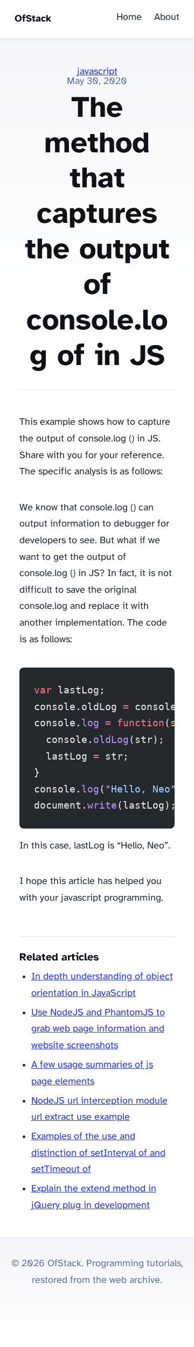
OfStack (33, 19)
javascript (97, 72)
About (166, 17)
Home (129, 17)
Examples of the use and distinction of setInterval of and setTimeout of (98, 1153)
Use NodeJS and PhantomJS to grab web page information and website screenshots (98, 1029)
